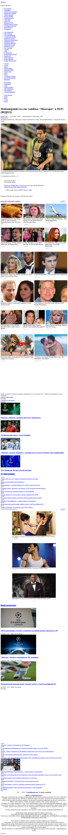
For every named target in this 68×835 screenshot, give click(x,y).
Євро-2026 (7, 19)
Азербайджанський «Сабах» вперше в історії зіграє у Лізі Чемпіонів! (21, 787)
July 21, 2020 (28, 190)
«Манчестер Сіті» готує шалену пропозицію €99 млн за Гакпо (19, 479)
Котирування (8, 68)
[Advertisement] (14, 716)
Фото (5, 73)
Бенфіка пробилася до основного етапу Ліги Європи (16, 507)
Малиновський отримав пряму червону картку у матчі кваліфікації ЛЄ (22, 504)
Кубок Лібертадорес (10, 60)
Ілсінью (3, 397)
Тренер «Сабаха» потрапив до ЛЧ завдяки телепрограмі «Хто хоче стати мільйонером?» (27, 751)
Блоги (6, 67)
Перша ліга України (10, 13)
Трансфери (7, 10)
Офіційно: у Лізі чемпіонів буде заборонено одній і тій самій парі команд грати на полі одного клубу (31, 758)
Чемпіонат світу (9, 18)
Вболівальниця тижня (11, 24)
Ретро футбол (8, 27)
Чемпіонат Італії (9, 41)
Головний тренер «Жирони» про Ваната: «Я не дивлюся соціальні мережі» (23, 488)
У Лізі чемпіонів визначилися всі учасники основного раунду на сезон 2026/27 (24, 748)
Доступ (6, 63)
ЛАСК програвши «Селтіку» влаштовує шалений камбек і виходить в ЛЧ (29, 631)
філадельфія (9, 397)
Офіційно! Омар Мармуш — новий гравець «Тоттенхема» (18, 501)
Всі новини (7, 8)
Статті (6, 65)
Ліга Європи (8, 34)
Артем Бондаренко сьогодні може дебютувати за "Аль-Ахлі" (19, 778)
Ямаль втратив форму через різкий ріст (12, 482)
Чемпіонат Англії (9, 38)
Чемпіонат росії (9, 46)
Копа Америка (8, 57)
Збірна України (8, 15)
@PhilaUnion (14, 185)
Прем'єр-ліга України (10, 11)
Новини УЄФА (9, 23)
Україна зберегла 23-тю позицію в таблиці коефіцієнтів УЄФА (19, 494)
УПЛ (5, 85)
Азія (5, 51)
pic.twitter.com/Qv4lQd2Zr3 (19, 187)
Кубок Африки (8, 59)
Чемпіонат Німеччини (11, 40)
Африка (6, 49)
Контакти (7, 79)
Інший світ (7, 56)
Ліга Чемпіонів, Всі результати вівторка (16, 470)
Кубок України (8, 16)
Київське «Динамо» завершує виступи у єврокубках (21, 418)
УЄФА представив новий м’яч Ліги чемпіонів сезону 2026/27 (19, 754)
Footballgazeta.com (32, 792)
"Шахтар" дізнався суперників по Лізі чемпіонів (19, 657)
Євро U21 (7, 21)
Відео (6, 75)
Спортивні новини (10, 76)
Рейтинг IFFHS (9, 70)
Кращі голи (7, 71)
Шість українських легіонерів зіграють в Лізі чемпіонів (17, 491)
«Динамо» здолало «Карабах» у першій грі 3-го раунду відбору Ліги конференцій (32, 453)
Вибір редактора (8, 605)
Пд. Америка (8, 48)
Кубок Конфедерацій (10, 54)
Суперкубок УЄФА (10, 37)
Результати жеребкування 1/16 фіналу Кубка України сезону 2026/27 (21, 498)
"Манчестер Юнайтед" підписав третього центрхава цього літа (20, 781)
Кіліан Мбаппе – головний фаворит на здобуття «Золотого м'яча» (20, 485)
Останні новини (8, 474)
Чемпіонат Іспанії (9, 45)
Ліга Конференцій (9, 35)
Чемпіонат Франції (10, 43)
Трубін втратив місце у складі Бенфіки (15, 435)
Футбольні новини (10, 78)
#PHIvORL (7, 187)
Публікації (7, 29)
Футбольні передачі (10, 26)
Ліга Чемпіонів (8, 32)
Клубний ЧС (8, 53)
